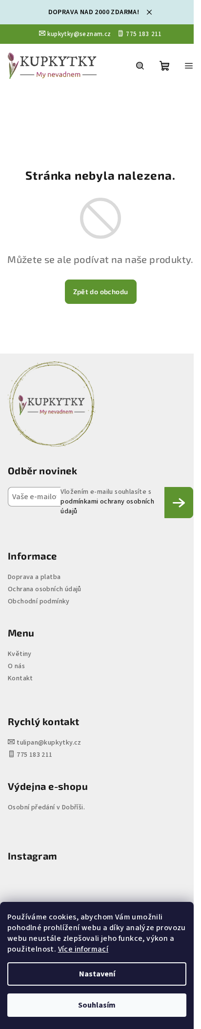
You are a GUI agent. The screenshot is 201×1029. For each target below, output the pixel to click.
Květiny (20, 654)
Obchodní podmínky (39, 601)
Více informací (83, 949)
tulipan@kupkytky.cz (49, 743)
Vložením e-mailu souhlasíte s (107, 502)
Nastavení (97, 974)
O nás (16, 666)
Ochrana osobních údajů (44, 589)
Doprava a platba (34, 577)
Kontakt (20, 678)
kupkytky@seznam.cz (79, 34)
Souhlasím (97, 1005)
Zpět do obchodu (100, 291)
